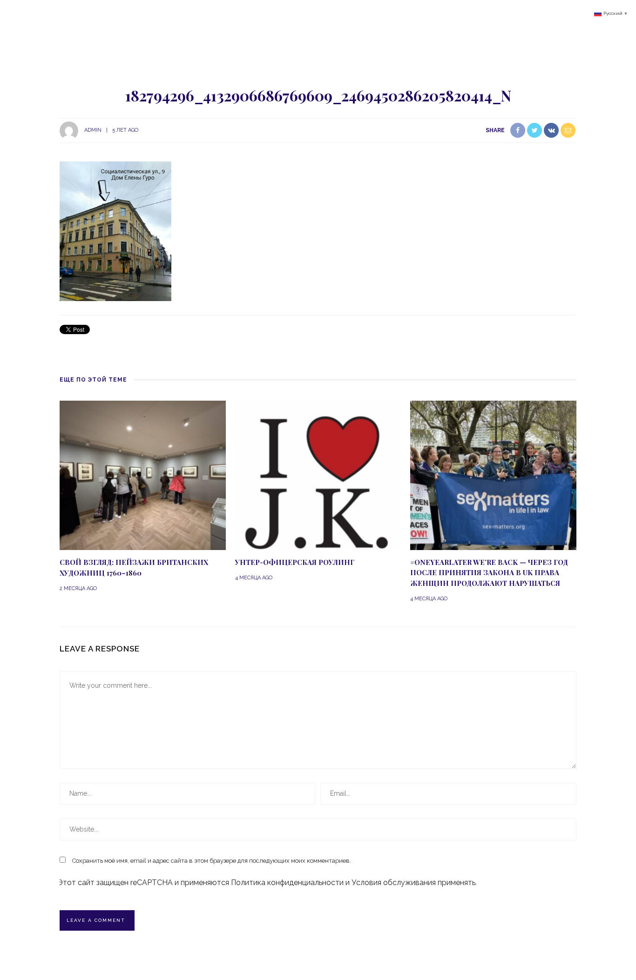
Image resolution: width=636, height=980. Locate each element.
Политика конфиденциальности (287, 882)
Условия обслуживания (394, 882)
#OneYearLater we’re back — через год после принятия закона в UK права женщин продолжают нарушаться (489, 572)
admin (92, 130)
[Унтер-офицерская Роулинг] (318, 474)
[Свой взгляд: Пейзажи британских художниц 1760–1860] (143, 474)
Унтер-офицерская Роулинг (294, 562)
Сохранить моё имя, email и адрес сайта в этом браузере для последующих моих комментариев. (211, 860)
